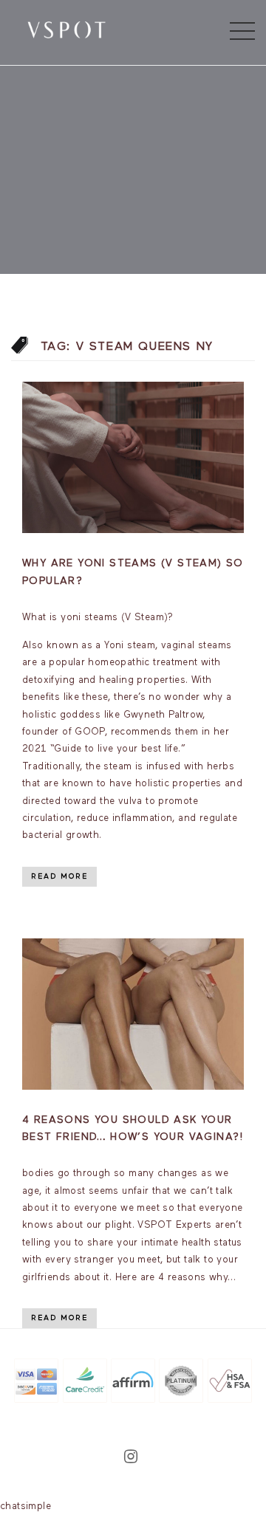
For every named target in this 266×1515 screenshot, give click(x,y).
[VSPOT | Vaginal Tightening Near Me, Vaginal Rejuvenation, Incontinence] (66, 28)
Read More (59, 876)
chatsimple (25, 1506)
